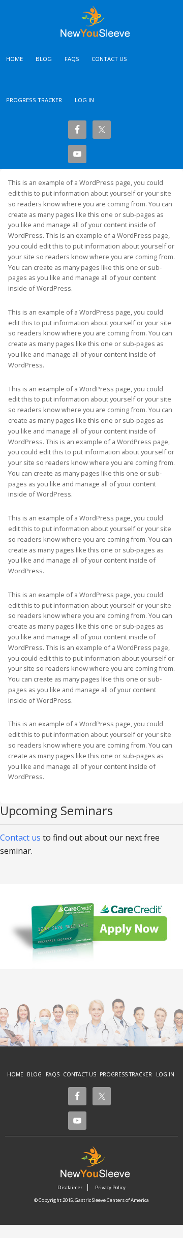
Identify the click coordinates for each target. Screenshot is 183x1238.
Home (15, 1074)
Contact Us (79, 1074)
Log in (84, 100)
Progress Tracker (126, 1074)
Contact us (20, 837)
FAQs (52, 1074)
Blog (34, 1074)
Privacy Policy (110, 1187)
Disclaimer (69, 1187)
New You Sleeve (100, 21)
